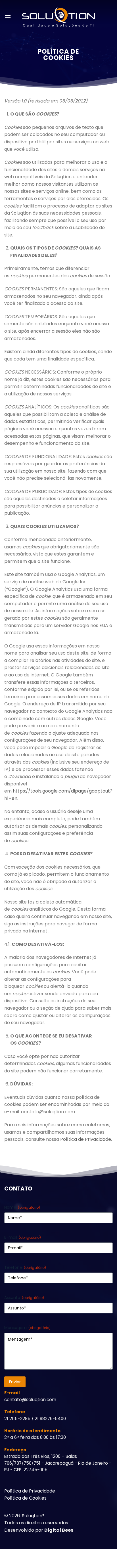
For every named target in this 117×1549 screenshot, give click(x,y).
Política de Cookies (25, 1498)
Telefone (25, 1267)
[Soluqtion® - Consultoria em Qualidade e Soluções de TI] (58, 17)
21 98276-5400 (50, 1419)
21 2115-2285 (17, 1419)
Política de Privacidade (85, 1139)
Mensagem (27, 1327)
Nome (22, 1207)
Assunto (24, 1297)
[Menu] (7, 17)
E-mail (22, 1237)
